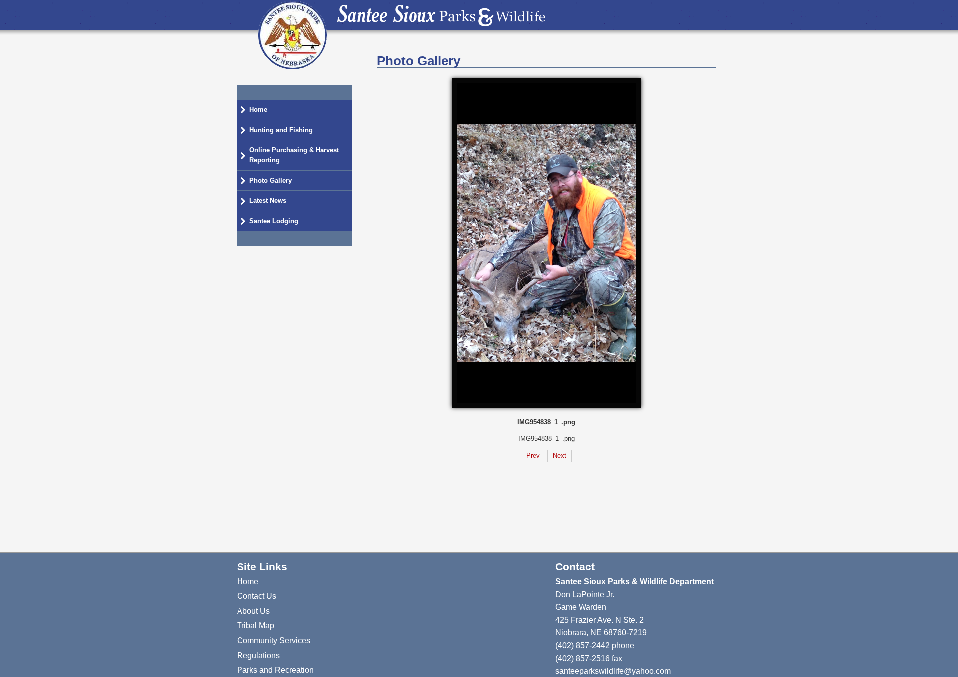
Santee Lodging (273, 221)
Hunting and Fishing (281, 130)
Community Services (273, 640)
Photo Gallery (270, 180)
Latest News (267, 200)
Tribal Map (255, 625)
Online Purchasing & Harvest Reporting (294, 155)
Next (559, 455)
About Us (253, 611)
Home (258, 109)
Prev (533, 455)
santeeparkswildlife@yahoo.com (613, 671)
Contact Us (256, 596)
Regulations (258, 655)
